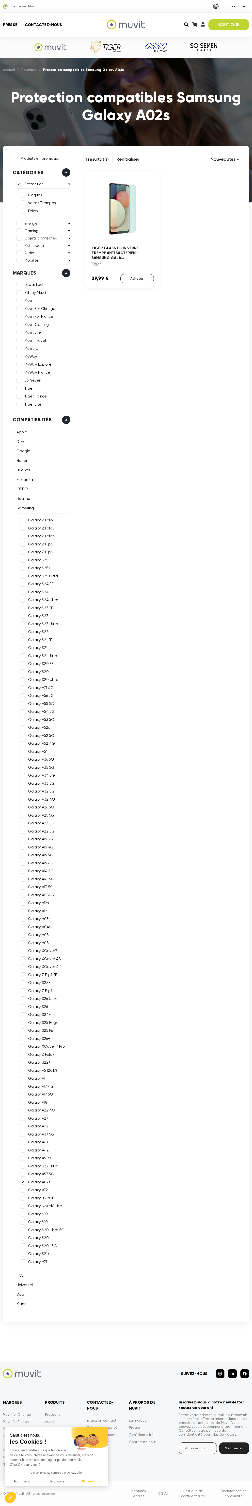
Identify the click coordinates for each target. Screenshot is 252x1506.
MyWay (30, 356)
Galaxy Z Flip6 (40, 544)
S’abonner (234, 1448)
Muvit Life (32, 332)
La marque (138, 1420)
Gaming (31, 231)
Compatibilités (32, 420)
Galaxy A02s (39, 1182)
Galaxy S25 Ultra (43, 576)
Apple (21, 432)
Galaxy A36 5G (41, 759)
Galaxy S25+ (39, 568)
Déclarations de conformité (233, 1493)
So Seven (32, 380)
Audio (29, 253)
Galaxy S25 (38, 560)
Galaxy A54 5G (41, 711)
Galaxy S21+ (38, 1254)
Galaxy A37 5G (41, 1134)
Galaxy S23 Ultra (43, 624)
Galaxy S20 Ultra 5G (46, 1230)
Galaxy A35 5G (41, 767)
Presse (10, 24)
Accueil (9, 70)
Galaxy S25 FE (40, 1030)
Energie (31, 223)
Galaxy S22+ (39, 1062)
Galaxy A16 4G (40, 847)
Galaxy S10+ (39, 1222)
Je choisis (56, 1481)
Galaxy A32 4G (41, 799)
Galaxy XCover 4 (43, 966)
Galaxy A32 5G (41, 791)
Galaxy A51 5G (40, 1158)
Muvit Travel (35, 340)
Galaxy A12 (37, 911)
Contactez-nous (43, 24)
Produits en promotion (40, 158)
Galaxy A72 (38, 1190)
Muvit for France (16, 1422)
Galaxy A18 (37, 1102)
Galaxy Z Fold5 (41, 528)
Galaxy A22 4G (41, 1110)
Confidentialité (141, 1435)
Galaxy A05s (39, 919)
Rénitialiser (127, 159)
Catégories (28, 172)
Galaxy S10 (38, 1214)
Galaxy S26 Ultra (43, 998)
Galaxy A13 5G (40, 887)
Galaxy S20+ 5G (42, 1246)
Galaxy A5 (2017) (42, 1070)
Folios (33, 211)
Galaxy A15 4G (41, 863)
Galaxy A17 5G (40, 1094)
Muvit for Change (17, 1414)
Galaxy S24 (38, 592)
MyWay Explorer (38, 364)
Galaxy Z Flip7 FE (42, 975)
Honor (21, 460)
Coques (35, 195)
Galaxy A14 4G (41, 879)
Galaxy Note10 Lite (45, 1206)
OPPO (22, 489)
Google (23, 451)
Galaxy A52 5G (41, 735)
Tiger (29, 388)
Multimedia (34, 245)
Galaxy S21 (37, 648)
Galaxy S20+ (39, 1238)
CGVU (163, 1493)
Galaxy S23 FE (40, 608)
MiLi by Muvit (35, 293)
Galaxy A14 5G (41, 871)
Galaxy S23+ (39, 982)
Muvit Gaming (36, 324)
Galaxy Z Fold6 (41, 520)
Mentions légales (138, 1493)
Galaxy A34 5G (41, 775)
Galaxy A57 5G (41, 1174)
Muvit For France (38, 316)
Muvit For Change (39, 308)
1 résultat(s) (97, 159)
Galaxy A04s (39, 927)
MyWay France (37, 372)
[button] (10, 1498)
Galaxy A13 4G (41, 895)
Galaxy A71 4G (41, 688)
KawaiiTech (34, 284)
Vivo (20, 1294)
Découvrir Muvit (24, 6)
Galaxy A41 (38, 1142)
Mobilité (31, 260)
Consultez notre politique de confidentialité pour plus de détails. (208, 1432)
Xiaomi (22, 1303)
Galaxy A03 (38, 943)
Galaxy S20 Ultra (43, 679)
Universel (24, 1284)
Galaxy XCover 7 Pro (46, 1046)
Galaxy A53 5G (41, 719)
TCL (19, 1275)
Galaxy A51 (37, 751)
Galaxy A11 (37, 1078)
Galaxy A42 (38, 1150)
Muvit (29, 300)
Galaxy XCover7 (42, 951)
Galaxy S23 (38, 616)
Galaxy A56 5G (41, 695)
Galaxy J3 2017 (41, 1198)
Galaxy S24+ (39, 1014)
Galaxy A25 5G (41, 815)
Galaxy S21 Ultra (42, 656)
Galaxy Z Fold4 (41, 536)
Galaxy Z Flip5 (40, 552)
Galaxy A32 (38, 1126)
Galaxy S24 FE (40, 584)
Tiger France (35, 396)
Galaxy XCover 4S (44, 959)
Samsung (25, 508)
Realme (23, 498)
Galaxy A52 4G (41, 743)
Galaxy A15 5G (40, 855)
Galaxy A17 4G (41, 1086)
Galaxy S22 (38, 632)
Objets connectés (40, 238)
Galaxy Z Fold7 (41, 1054)
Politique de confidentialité (193, 1493)
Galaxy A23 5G (41, 823)
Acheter (137, 278)
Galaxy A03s (39, 935)
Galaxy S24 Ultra (43, 600)
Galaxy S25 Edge (43, 1022)
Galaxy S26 (38, 1006)
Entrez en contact (101, 1420)
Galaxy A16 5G (40, 839)
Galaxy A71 (37, 1262)
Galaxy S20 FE (40, 663)
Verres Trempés (42, 203)
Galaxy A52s (39, 727)
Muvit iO (31, 348)
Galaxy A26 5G (41, 807)
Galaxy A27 (38, 1118)
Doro (21, 441)
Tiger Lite (32, 404)
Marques (24, 273)
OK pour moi (91, 1481)
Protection (34, 184)
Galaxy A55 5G (41, 703)
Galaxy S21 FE (40, 640)
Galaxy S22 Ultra (43, 1166)
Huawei (23, 470)
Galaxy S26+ (39, 1038)
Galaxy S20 (38, 672)
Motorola (24, 479)
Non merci (22, 1481)
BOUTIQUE (228, 24)
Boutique (28, 70)
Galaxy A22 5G (41, 831)
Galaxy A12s (38, 903)
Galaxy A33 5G (41, 783)
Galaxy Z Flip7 (40, 991)
